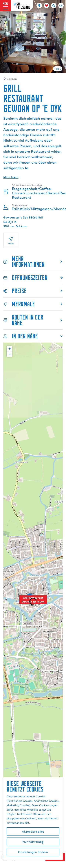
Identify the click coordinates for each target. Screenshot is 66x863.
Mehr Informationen (28, 261)
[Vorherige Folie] (4, 36)
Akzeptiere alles (33, 831)
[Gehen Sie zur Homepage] (22, 6)
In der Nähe (25, 336)
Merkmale (23, 304)
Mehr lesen (10, 177)
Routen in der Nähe (27, 320)
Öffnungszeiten (29, 277)
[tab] (57, 68)
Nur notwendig (33, 842)
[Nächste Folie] (61, 36)
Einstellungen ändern (33, 852)
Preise (19, 290)
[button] (33, 601)
